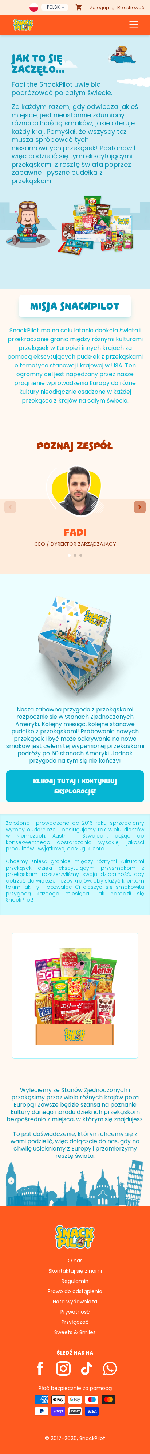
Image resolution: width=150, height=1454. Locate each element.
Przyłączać (75, 1322)
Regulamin (75, 1281)
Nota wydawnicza (75, 1301)
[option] (75, 996)
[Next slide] (140, 507)
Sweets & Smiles (75, 1332)
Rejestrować (130, 7)
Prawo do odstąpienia (75, 1291)
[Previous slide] (10, 507)
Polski (54, 7)
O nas (75, 1260)
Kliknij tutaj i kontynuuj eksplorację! (75, 786)
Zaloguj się (102, 7)
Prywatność (75, 1311)
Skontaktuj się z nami (75, 1270)
